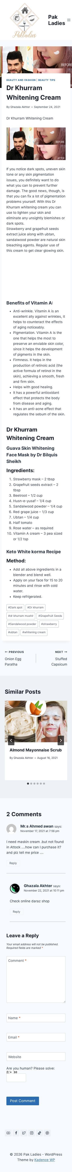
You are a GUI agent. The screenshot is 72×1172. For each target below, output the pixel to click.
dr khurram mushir (20, 615)
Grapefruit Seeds (50, 615)
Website (14, 1057)
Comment (17, 961)
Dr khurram (35, 607)
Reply (13, 863)
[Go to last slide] (11, 740)
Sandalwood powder (22, 624)
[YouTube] (8, 1133)
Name (14, 1018)
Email (14, 1037)
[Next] (61, 740)
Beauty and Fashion (21, 80)
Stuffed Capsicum (59, 658)
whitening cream (34, 632)
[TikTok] (39, 1133)
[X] (23, 1133)
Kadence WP (44, 1160)
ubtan (12, 632)
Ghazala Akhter (20, 106)
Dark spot (15, 607)
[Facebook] (16, 1133)
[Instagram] (31, 1133)
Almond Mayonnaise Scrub (36, 750)
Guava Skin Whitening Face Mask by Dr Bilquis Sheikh (31, 455)
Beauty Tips (47, 80)
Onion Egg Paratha (14, 658)
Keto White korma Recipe (33, 551)
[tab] (28, 784)
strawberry (49, 624)
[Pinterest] (47, 1133)
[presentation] (36, 721)
